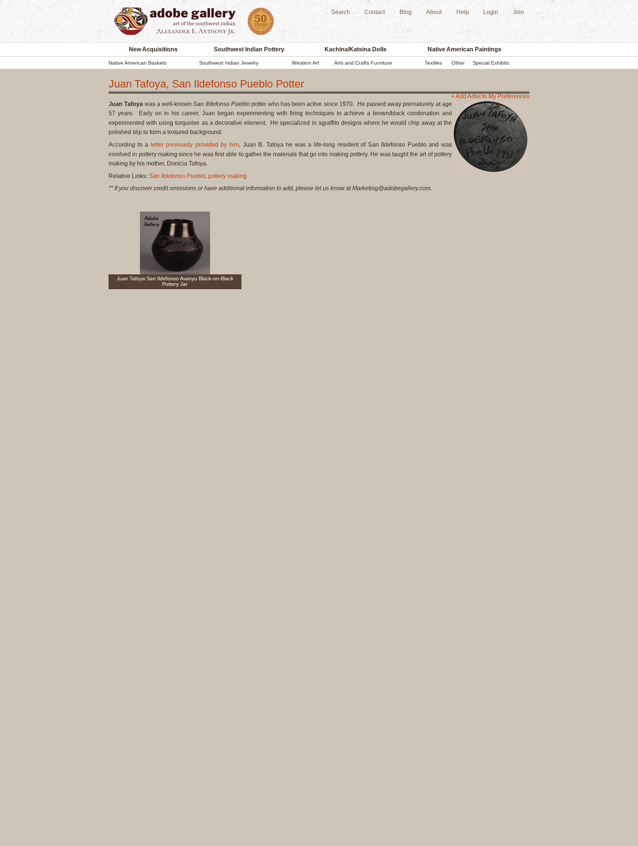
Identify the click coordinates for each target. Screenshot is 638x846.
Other (458, 63)
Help (462, 12)
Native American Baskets (138, 63)
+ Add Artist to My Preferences (490, 96)
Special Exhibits (491, 63)
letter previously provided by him (195, 144)
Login (490, 12)
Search (340, 12)
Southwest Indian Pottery (249, 49)
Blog (405, 12)
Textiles (433, 63)
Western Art (305, 63)
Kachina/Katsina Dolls (356, 49)
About (434, 12)
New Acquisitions (153, 49)
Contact (374, 12)
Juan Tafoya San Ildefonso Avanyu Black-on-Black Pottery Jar (175, 281)
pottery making (227, 176)
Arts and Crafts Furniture (363, 63)
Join (518, 12)
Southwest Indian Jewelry (228, 63)
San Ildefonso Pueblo (177, 176)
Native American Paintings (464, 49)
